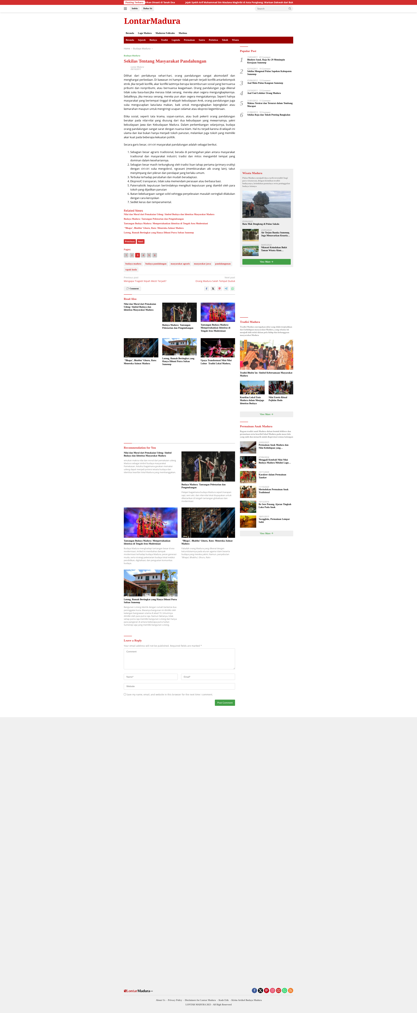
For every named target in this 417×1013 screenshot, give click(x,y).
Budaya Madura (132, 55)
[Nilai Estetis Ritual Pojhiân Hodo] (281, 388)
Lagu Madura (145, 33)
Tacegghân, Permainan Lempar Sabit (274, 520)
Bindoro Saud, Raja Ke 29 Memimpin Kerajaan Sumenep (266, 61)
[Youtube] (278, 991)
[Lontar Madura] (152, 20)
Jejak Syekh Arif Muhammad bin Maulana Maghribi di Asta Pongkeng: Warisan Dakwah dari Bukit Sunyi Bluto (206, 2)
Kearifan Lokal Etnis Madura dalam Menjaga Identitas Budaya (252, 400)
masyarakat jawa (202, 264)
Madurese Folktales (165, 33)
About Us (160, 1000)
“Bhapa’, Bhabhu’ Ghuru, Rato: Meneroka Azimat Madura (154, 228)
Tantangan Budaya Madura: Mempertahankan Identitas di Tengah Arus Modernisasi (166, 223)
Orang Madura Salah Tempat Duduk (215, 279)
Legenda (176, 40)
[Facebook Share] (206, 288)
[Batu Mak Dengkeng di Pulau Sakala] (266, 204)
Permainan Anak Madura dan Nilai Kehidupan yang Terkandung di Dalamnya (273, 446)
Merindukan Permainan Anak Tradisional (273, 491)
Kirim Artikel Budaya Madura (246, 1000)
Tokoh (225, 40)
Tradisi (164, 40)
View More (265, 262)
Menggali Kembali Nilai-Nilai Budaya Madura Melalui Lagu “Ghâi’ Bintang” (274, 461)
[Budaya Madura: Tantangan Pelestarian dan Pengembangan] (179, 312)
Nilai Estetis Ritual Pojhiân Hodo (278, 399)
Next (140, 241)
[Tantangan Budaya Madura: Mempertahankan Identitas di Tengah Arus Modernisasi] (218, 312)
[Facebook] (254, 991)
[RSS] (290, 991)
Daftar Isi (147, 8)
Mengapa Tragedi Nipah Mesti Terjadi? (145, 279)
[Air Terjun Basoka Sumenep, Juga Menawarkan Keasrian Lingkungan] (250, 235)
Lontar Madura (137, 67)
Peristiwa (213, 40)
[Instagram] (272, 991)
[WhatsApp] (284, 991)
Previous (130, 241)
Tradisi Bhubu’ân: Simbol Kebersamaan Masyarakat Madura (266, 374)
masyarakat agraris (180, 264)
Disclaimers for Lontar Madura (200, 1000)
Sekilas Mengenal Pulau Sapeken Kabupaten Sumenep (269, 72)
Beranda (130, 33)
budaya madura (133, 264)
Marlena (183, 33)
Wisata (235, 40)
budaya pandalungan (155, 264)
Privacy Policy (175, 1000)
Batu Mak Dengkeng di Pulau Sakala (260, 224)
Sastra (202, 40)
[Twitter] (260, 991)
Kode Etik (224, 1000)
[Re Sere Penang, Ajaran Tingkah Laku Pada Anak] (248, 507)
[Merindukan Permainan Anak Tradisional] (248, 492)
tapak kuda (131, 269)
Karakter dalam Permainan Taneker (272, 476)
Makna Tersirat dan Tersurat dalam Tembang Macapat (270, 104)
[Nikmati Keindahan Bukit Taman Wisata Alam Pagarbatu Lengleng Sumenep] (250, 250)
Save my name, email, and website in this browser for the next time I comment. (170, 694)
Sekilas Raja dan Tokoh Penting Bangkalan (268, 115)
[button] (290, 8)
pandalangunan (223, 264)
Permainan (189, 40)
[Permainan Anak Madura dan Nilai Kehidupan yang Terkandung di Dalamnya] (248, 447)
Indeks (135, 8)
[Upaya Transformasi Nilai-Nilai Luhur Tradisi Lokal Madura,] (218, 348)
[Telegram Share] (226, 288)
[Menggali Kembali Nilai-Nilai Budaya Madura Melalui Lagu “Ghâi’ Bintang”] (248, 462)
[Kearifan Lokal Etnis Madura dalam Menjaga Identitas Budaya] (252, 388)
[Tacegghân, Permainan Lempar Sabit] (248, 521)
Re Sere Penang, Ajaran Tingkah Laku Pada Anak (275, 505)
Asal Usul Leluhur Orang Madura (264, 93)
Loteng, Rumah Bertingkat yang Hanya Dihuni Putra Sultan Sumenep (159, 232)
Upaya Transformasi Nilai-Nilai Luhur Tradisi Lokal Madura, (216, 362)
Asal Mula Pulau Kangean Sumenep (265, 83)
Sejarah (142, 40)
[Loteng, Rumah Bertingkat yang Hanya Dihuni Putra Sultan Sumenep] (179, 346)
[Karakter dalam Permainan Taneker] (248, 477)
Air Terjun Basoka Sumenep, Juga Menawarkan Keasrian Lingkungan (275, 234)
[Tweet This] (213, 288)
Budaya (153, 40)
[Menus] (126, 8)
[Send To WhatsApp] (232, 288)
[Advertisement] (179, 405)
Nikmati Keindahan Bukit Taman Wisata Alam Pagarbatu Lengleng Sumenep (274, 249)
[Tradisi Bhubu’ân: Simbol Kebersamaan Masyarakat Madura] (266, 355)
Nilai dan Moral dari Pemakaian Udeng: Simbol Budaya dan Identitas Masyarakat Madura (169, 214)
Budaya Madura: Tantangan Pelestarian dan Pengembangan (154, 219)
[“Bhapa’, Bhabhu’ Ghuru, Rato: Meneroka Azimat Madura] (141, 348)
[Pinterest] (266, 991)
